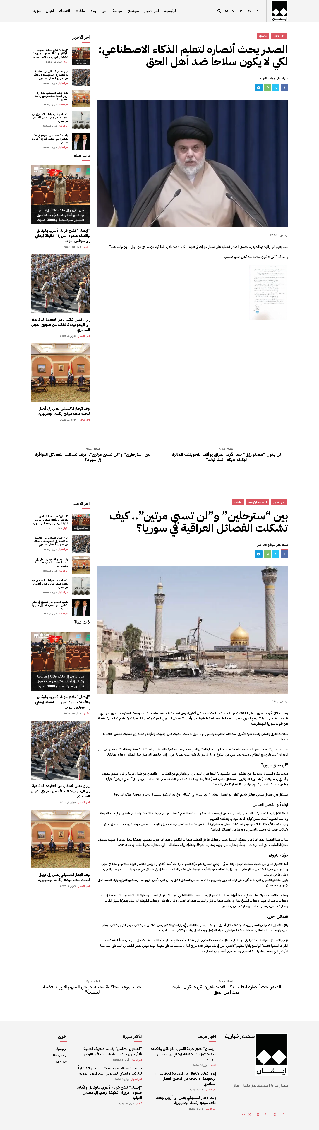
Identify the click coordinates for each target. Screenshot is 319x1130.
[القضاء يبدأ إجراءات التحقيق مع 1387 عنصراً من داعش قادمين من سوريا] (81, 120)
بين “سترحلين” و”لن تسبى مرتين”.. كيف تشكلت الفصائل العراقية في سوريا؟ (93, 457)
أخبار (65, 61)
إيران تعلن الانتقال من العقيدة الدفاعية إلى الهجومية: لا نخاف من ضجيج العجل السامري (50, 75)
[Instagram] (249, 11)
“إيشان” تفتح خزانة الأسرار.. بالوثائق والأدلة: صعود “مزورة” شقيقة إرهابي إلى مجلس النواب (50, 53)
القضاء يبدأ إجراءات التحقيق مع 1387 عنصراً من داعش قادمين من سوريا (50, 117)
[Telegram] (259, 87)
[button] (219, 11)
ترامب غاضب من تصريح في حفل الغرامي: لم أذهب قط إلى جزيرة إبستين (50, 138)
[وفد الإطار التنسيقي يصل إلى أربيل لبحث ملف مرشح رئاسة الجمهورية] (81, 98)
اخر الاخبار (63, 83)
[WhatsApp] (267, 87)
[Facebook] (258, 11)
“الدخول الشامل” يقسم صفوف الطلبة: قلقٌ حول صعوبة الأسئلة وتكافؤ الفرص (112, 1051)
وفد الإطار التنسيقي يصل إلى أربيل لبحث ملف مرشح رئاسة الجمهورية (51, 96)
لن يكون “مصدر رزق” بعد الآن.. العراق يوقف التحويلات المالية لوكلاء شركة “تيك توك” (226, 457)
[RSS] (241, 11)
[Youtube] (226, 11)
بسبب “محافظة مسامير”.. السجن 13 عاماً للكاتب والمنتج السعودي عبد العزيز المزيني (110, 1070)
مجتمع (263, 36)
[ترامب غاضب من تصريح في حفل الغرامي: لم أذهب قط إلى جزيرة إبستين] (81, 141)
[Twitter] (233, 11)
